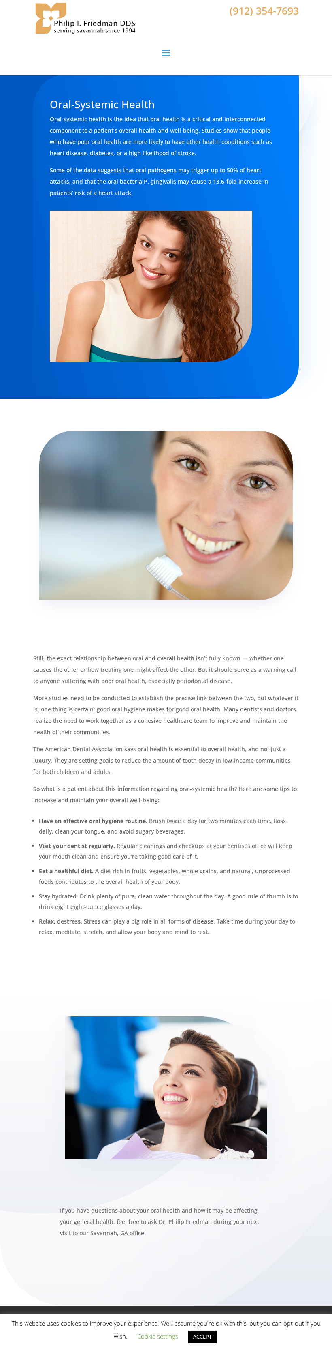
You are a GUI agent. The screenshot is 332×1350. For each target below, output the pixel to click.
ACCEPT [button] (202, 1336)
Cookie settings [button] (157, 1336)
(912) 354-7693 (264, 10)
